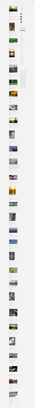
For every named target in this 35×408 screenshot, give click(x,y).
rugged (20, 83)
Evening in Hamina (11, 48)
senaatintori (25, 84)
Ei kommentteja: (16, 60)
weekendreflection (10, 289)
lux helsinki (24, 80)
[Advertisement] (22, 94)
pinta (21, 82)
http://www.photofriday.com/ (14, 196)
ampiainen (12, 277)
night (25, 81)
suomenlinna (16, 350)
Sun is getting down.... (11, 323)
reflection (18, 114)
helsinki (13, 114)
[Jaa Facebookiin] (10, 19)
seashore (22, 84)
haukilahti (21, 77)
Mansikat (22, 13)
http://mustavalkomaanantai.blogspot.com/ (15, 170)
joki (13, 388)
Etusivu (14, 404)
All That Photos (18, 2)
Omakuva (10, 336)
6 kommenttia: (16, 75)
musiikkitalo (16, 114)
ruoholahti (23, 83)
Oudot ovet (22, 18)
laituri (24, 79)
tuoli (25, 86)
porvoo (14, 388)
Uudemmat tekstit (10, 404)
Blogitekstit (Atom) (11, 405)
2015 (21, 34)
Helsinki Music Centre (11, 104)
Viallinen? (22, 50)
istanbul (22, 78)
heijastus (12, 114)
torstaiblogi (21, 86)
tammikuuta (22, 64)
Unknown (21, 5)
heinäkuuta (22, 60)
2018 (21, 32)
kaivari (24, 78)
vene (24, 87)
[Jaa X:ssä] (10, 19)
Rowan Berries (10, 145)
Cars (9, 365)
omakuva (14, 350)
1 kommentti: (16, 87)
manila (20, 81)
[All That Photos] (20, 25)
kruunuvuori (21, 79)
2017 (21, 33)
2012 (21, 36)
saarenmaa (25, 83)
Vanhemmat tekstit (18, 404)
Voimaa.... (21, 46)
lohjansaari (22, 80)
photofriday (15, 277)
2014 (21, 35)
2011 (21, 37)
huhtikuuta (22, 62)
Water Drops (10, 308)
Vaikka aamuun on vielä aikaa (12, 5)
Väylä (9, 251)
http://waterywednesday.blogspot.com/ (14, 44)
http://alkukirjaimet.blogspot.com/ (14, 141)
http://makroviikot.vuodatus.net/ (15, 33)
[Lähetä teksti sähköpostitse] (17, 60)
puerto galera (24, 82)
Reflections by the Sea (11, 279)
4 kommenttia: (15, 263)
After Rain (10, 37)
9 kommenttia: (16, 126)
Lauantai (10, 90)
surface (25, 85)
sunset (9, 334)
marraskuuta (22, 38)
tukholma (24, 86)
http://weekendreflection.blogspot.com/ (14, 112)
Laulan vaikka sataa (11, 174)
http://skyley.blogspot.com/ (13, 154)
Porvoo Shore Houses (11, 378)
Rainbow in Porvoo (11, 352)
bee (13, 277)
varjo (22, 87)
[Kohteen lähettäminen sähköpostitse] (9, 19)
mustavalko (12, 350)
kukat (23, 79)
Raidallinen (10, 291)
